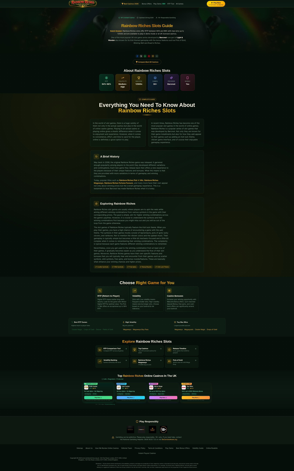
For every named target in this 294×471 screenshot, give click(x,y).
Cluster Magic (77, 329)
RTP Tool (170, 4)
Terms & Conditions (155, 448)
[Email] (152, 56)
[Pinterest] (149, 56)
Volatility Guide (197, 448)
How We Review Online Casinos (107, 448)
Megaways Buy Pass (140, 329)
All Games (179, 4)
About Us (89, 448)
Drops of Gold (212, 329)
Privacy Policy (140, 448)
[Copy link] (156, 56)
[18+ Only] (163, 429)
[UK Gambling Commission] (152, 429)
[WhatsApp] (145, 56)
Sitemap (80, 448)
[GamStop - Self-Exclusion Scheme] (141, 429)
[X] (141, 56)
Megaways (127, 329)
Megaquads (188, 329)
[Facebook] (137, 56)
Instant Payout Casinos (147, 453)
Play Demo (159, 4)
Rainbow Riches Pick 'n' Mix (131, 180)
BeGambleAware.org (110, 404)
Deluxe (98, 329)
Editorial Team (126, 448)
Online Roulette (212, 448)
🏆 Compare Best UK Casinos (147, 62)
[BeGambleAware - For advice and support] (130, 429)
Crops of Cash (89, 329)
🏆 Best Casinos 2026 (130, 4)
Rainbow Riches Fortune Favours (118, 183)
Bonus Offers (147, 4)
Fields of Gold (108, 329)
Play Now (97, 397)
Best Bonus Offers (183, 448)
